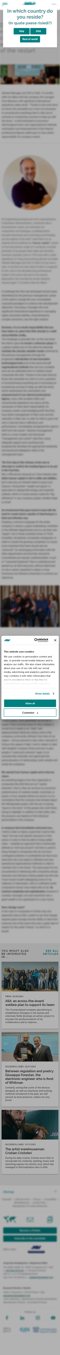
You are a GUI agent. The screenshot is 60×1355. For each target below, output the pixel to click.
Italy (21, 31)
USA (38, 31)
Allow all (30, 703)
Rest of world (30, 39)
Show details (42, 693)
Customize (28, 712)
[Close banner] (55, 640)
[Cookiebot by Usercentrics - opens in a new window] (35, 640)
